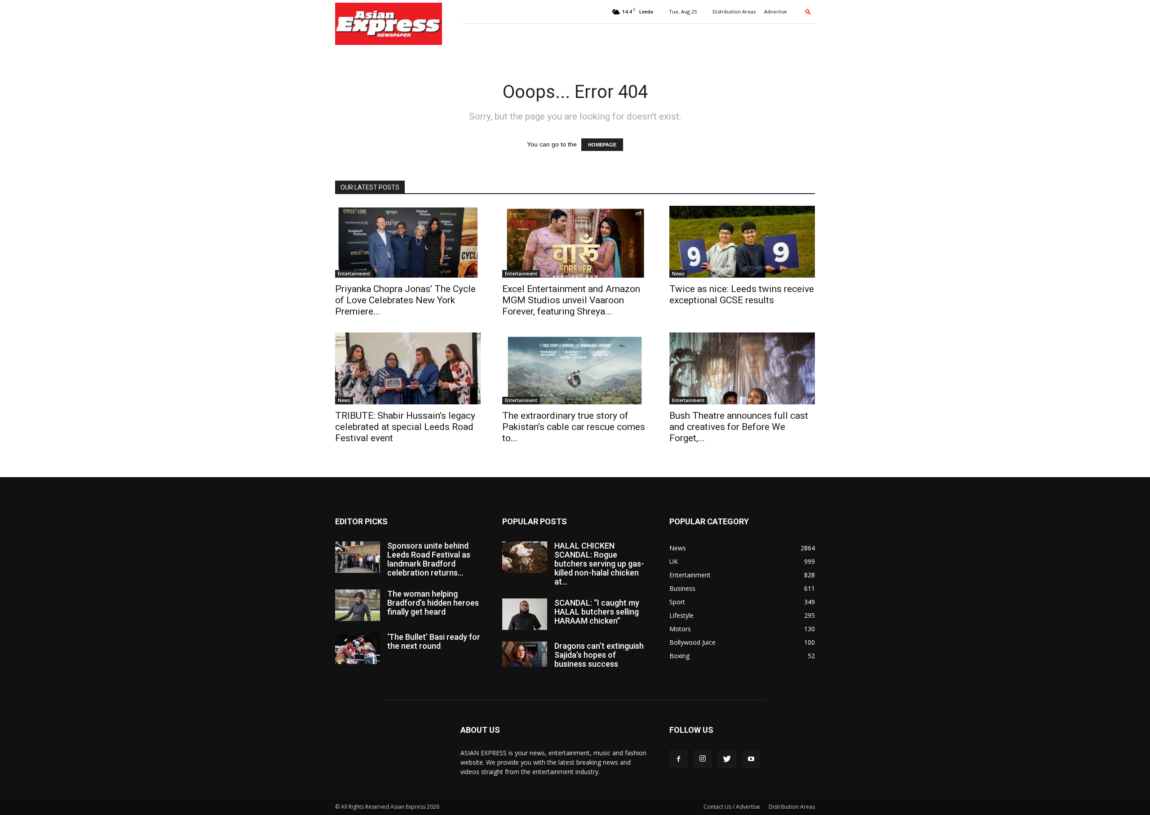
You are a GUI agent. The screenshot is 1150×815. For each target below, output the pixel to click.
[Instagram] (703, 759)
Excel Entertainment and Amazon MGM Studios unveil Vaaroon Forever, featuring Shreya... (571, 300)
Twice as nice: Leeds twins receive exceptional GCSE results (741, 294)
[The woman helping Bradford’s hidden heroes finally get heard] (357, 605)
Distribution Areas (734, 11)
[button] (808, 11)
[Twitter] (727, 759)
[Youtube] (751, 759)
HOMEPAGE (602, 144)
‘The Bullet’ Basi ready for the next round (433, 641)
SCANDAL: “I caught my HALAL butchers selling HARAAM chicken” (596, 611)
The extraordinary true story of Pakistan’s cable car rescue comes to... (573, 426)
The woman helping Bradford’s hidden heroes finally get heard (433, 602)
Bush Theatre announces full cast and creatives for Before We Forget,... (738, 426)
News (678, 273)
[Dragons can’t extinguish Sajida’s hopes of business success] (524, 654)
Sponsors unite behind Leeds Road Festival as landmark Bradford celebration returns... (428, 559)
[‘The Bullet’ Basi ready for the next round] (357, 648)
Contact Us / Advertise (731, 807)
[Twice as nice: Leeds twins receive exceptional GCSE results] (742, 242)
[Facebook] (678, 759)
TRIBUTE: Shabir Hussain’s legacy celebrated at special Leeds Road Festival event (405, 426)
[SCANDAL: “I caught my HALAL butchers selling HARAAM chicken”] (524, 614)
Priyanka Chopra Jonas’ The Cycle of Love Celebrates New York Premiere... (405, 300)
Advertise (775, 11)
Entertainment (354, 273)
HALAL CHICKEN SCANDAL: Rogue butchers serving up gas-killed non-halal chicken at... (599, 563)
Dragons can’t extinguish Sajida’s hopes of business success (599, 655)
